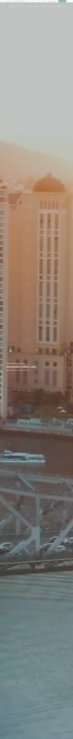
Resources (51, 6)
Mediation (36, 6)
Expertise (29, 6)
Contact (64, 6)
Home (24, 6)
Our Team (44, 6)
